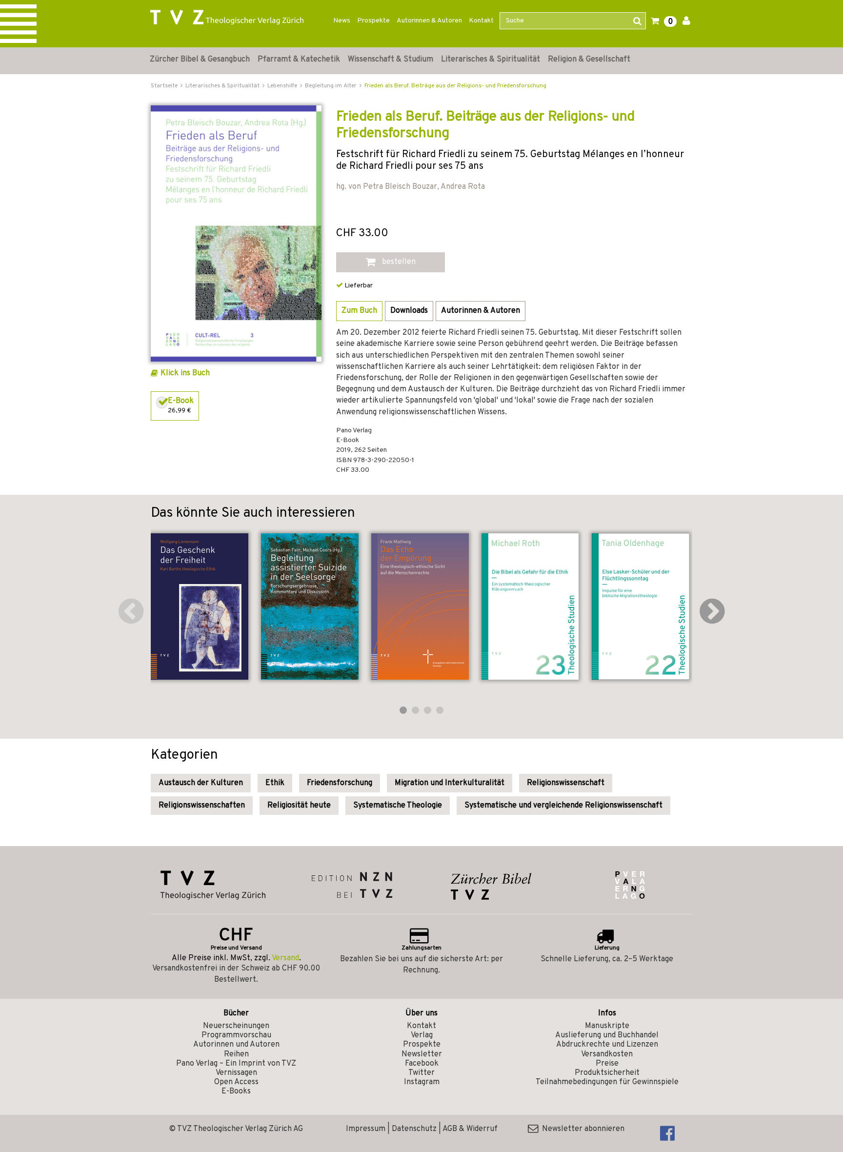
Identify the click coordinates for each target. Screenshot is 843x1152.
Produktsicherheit (607, 1073)
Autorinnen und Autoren (236, 1045)
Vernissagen (236, 1073)
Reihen (236, 1054)
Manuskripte (607, 1026)
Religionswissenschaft (565, 783)
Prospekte (373, 21)
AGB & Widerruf (470, 1129)
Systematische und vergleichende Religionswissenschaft (563, 805)
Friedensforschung (339, 783)
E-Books (236, 1091)
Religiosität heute (299, 805)
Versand (285, 958)
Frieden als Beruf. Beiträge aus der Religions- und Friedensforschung (455, 86)
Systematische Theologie (397, 805)
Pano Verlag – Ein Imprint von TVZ (236, 1064)
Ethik (274, 783)
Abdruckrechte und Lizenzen (607, 1045)
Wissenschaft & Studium (390, 59)
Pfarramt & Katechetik (299, 59)
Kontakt (481, 21)
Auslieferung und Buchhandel (607, 1035)
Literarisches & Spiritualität (490, 59)
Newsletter (421, 1054)
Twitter (421, 1073)
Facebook (422, 1064)
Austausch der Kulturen (201, 783)
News (341, 21)
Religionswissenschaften (202, 805)
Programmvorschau (236, 1035)
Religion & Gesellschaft (589, 59)
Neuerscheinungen (236, 1026)
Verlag (422, 1035)
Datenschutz (414, 1129)
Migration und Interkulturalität (449, 783)
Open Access (236, 1082)
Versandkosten (607, 1054)
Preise (607, 1064)
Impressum (365, 1129)
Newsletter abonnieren (581, 1129)
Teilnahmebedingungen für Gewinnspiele (607, 1082)
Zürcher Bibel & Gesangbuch (200, 59)
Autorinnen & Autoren (429, 21)
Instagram (422, 1082)
